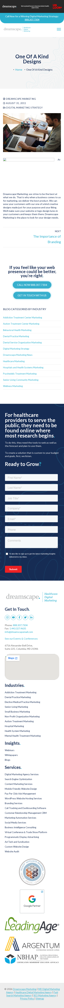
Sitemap (40, 998)
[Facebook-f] (19, 617)
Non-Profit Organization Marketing (22, 716)
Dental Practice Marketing (16, 336)
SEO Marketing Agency (44, 995)
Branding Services (13, 803)
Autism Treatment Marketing (19, 721)
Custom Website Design (17, 846)
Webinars (9, 750)
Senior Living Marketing (16, 706)
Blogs (7, 759)
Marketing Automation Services (20, 817)
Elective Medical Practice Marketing (22, 702)
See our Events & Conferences (21, 638)
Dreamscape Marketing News (17, 355)
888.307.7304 (32, 19)
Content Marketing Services (18, 784)
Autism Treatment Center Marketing (21, 323)
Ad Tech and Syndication (17, 841)
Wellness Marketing (13, 386)
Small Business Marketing (17, 711)
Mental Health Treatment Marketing (23, 735)
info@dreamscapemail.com (19, 631)
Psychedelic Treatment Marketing (20, 373)
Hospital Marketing (14, 726)
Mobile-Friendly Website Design (21, 788)
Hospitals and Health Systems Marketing (23, 367)
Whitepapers (11, 755)
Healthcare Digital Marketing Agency (33, 992)
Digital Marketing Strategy (24, 107)
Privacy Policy (27, 998)
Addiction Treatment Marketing (20, 692)
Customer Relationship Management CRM (26, 813)
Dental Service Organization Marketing (22, 342)
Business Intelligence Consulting (20, 827)
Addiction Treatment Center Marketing (22, 317)
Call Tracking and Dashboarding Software (25, 808)
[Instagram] (7, 617)
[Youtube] (13, 617)
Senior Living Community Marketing (20, 379)
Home (18, 69)
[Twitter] (25, 617)
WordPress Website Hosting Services (23, 798)
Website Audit (12, 851)
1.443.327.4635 (18, 628)
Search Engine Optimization (18, 779)
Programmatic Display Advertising (22, 837)
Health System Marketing (17, 731)
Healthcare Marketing (14, 361)
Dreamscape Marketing (20, 98)
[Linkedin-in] (31, 617)
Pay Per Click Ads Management (20, 793)
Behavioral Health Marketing (17, 330)
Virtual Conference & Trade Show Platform (26, 832)
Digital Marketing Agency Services (22, 774)
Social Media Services (15, 822)
